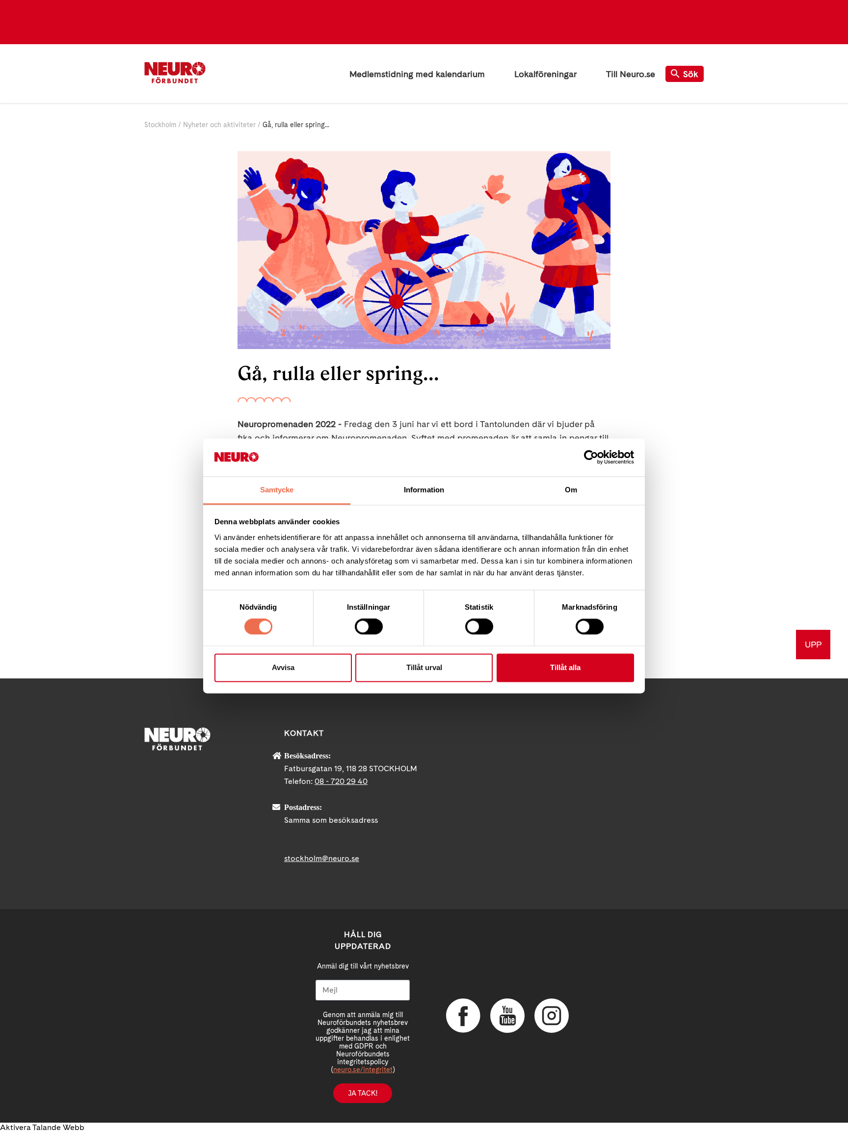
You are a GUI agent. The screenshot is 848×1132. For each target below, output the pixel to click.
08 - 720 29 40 (341, 781)
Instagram (551, 1015)
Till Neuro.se (630, 74)
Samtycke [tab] (277, 489)
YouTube (507, 1015)
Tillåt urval (424, 667)
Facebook (463, 1015)
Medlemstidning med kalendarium (417, 74)
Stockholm (160, 125)
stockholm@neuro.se (321, 858)
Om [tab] (571, 489)
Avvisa (283, 667)
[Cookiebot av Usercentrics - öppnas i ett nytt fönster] (591, 457)
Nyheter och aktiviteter (219, 125)
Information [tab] (424, 489)
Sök (690, 74)
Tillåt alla (565, 667)
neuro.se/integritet (363, 1070)
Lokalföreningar (545, 74)
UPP (813, 644)
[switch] (369, 627)
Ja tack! (362, 1093)
